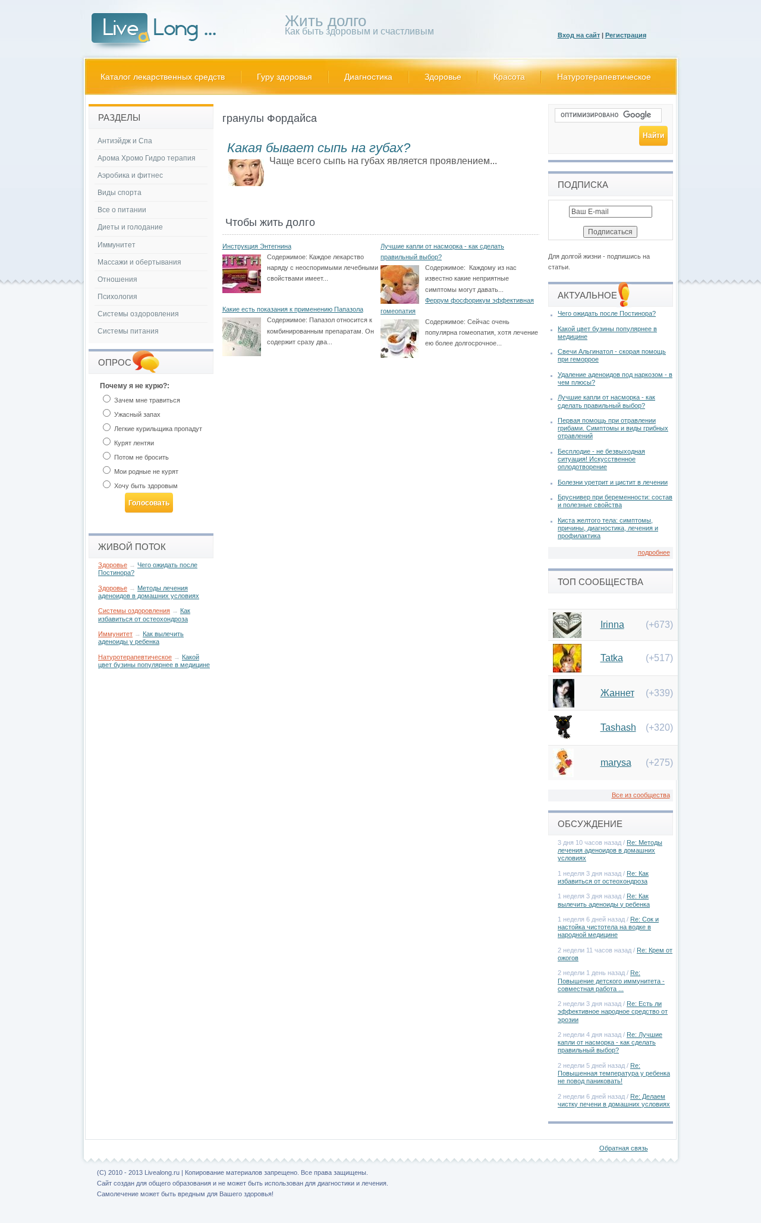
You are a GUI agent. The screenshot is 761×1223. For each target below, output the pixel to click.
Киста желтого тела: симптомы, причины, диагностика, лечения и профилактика (608, 528)
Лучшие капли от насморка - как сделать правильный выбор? (606, 401)
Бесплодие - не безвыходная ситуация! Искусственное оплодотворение (601, 459)
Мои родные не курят (145, 471)
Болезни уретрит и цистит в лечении (613, 482)
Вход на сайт (579, 35)
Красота (509, 76)
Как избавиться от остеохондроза (144, 614)
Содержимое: (287, 256)
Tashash (618, 727)
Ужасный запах (136, 414)
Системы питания (128, 331)
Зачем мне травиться (146, 400)
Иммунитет (117, 245)
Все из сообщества (641, 794)
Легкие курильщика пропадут (157, 428)
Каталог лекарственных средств (162, 76)
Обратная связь (623, 1148)
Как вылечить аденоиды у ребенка (141, 637)
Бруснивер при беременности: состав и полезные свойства (615, 500)
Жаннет (617, 693)
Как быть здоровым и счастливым (359, 27)
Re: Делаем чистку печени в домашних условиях (614, 1100)
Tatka (611, 658)
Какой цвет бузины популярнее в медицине (154, 660)
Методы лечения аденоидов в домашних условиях (148, 591)
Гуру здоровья (284, 76)
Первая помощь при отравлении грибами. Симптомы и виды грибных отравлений (613, 428)
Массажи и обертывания (139, 262)
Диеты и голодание (130, 227)
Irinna (612, 625)
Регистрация (625, 35)
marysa (615, 762)
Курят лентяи (133, 443)
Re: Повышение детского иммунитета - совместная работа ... (611, 980)
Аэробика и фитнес (130, 175)
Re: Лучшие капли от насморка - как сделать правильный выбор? (610, 1042)
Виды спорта (119, 192)
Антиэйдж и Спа (125, 141)
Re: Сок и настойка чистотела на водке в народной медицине (608, 927)
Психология (117, 297)
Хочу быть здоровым (145, 485)
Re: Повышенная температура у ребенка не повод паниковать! (614, 1073)
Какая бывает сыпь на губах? (318, 147)
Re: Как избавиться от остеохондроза (603, 877)
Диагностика (368, 76)
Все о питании (122, 210)
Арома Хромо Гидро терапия (147, 158)
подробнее (654, 552)
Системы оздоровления (138, 314)
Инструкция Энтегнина (256, 246)
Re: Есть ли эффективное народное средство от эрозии (613, 1011)
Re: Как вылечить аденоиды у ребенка (604, 899)
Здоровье (442, 76)
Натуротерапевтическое (604, 76)
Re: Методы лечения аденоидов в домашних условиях (610, 850)
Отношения (117, 279)
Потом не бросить (140, 457)
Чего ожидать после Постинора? (607, 313)
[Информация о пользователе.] (567, 635)
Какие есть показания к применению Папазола (292, 309)
